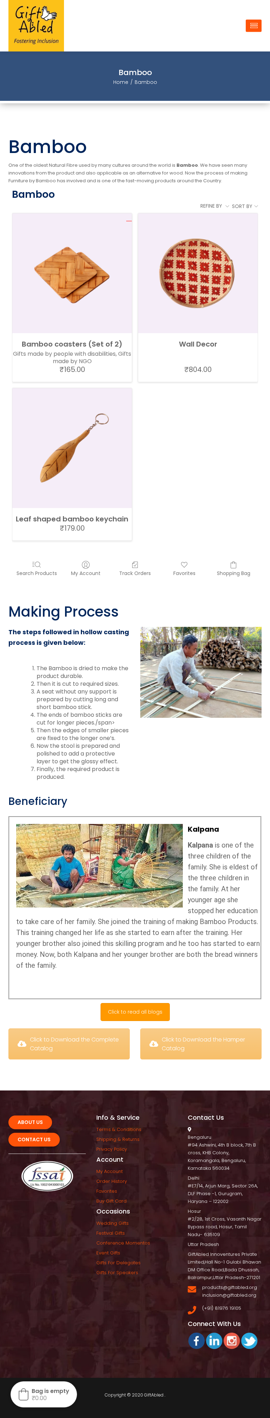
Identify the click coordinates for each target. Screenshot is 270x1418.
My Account (86, 573)
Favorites (184, 573)
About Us (30, 1122)
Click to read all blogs (135, 1011)
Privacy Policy (111, 1149)
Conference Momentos (123, 1243)
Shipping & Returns (118, 1139)
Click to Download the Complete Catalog (74, 1043)
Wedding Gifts (112, 1223)
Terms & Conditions (118, 1129)
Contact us (34, 1139)
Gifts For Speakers (117, 1272)
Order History (111, 1181)
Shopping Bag (233, 573)
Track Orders (135, 573)
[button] (44, 1394)
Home (120, 82)
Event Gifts (108, 1252)
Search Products (37, 573)
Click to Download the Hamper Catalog (203, 1043)
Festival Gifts (110, 1233)
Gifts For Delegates (118, 1262)
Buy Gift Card (111, 1201)
